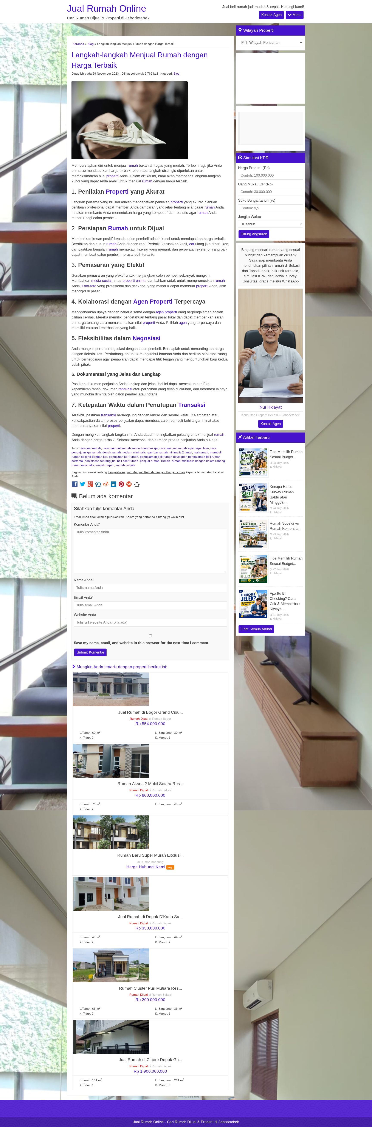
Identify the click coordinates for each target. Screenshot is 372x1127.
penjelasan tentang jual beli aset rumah (111, 460)
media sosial (101, 281)
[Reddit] (105, 485)
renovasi (125, 389)
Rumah (118, 228)
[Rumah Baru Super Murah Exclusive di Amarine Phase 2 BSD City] (111, 832)
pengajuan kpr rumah (123, 456)
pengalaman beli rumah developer (163, 456)
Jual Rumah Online (106, 8)
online (140, 281)
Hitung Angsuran (254, 234)
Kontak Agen (271, 15)
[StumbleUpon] (129, 485)
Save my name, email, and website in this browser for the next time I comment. (141, 643)
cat (191, 244)
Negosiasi (147, 338)
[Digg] (98, 485)
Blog (91, 43)
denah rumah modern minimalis (124, 452)
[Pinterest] (121, 485)
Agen (140, 301)
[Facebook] (74, 485)
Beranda (78, 43)
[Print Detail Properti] (136, 485)
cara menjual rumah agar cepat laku (184, 448)
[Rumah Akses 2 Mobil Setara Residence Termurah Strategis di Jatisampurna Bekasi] (111, 761)
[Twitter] (82, 485)
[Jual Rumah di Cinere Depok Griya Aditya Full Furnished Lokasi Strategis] (111, 1037)
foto (93, 286)
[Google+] (90, 485)
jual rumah (201, 452)
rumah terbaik (125, 465)
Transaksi (191, 404)
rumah (133, 165)
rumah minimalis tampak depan (92, 465)
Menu (296, 15)
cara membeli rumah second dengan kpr (130, 448)
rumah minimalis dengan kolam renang (198, 460)
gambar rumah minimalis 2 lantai (169, 452)
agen (160, 312)
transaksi (108, 415)
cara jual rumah (90, 448)
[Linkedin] (113, 485)
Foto (85, 286)
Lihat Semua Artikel (256, 629)
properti (112, 176)
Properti (117, 191)
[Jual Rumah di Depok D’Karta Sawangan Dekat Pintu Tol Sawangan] (111, 894)
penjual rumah (150, 460)
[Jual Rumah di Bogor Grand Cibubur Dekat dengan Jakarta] (111, 689)
